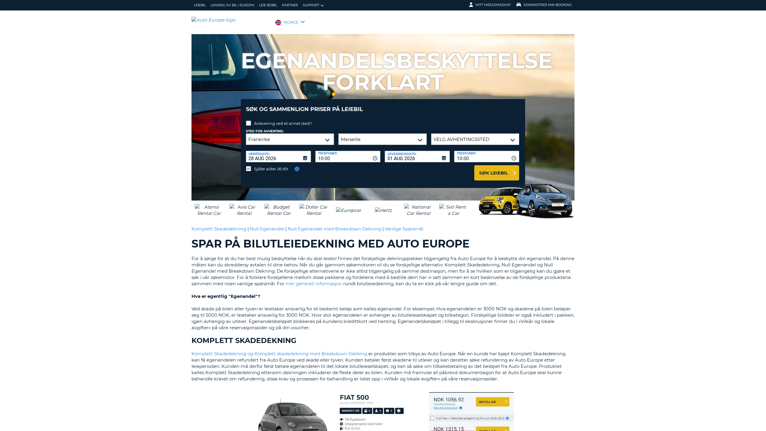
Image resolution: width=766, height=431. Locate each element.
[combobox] (348, 156)
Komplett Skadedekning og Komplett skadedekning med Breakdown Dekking (279, 353)
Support (311, 5)
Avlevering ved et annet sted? (283, 123)
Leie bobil (268, 5)
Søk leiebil (493, 173)
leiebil (200, 5)
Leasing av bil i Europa (232, 5)
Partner (290, 5)
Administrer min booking (547, 5)
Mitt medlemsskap (493, 5)
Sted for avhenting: (265, 131)
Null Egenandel (267, 229)
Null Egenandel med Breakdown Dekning (334, 229)
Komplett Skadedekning (219, 229)
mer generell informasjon (313, 283)
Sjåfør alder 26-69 (271, 168)
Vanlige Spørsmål (404, 229)
